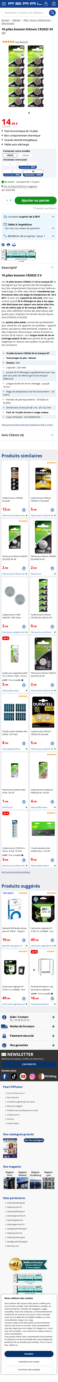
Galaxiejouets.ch (14, 1207)
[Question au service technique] (14, 244)
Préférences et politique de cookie (22, 1110)
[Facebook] (4, 244)
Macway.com (13, 1245)
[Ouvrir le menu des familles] (4, 4)
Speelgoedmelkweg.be (17, 1241)
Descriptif (9, 267)
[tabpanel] (26, 76)
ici (16, 1345)
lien (31, 1320)
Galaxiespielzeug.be (16, 1237)
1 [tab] (29, 113)
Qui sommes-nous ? (16, 1093)
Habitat (16, 20)
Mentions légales (14, 1106)
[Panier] (54, 4)
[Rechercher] (52, 13)
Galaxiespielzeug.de (16, 1202)
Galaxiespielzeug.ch (16, 1211)
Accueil (6, 20)
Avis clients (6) (13, 435)
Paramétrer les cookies (29, 1361)
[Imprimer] (9, 244)
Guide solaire (13, 1123)
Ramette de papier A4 (12, 945)
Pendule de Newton (40, 1004)
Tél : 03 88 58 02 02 (19, 1020)
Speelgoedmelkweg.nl (17, 1228)
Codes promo (13, 1114)
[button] (20, 186)
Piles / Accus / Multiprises (37, 20)
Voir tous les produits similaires (16, 872)
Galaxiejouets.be (14, 1233)
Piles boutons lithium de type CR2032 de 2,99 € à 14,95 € (27, 424)
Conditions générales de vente (21, 1101)
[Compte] (46, 4)
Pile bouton (36, 573)
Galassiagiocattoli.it (16, 1224)
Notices (10, 1119)
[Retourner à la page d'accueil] (25, 4)
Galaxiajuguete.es (15, 1220)
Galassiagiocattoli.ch (16, 1215)
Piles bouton (8, 23)
